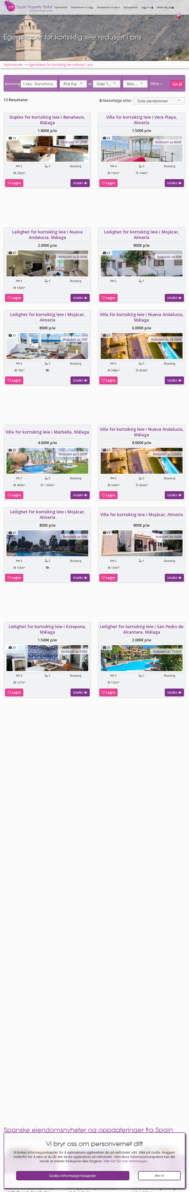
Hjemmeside (60, 7)
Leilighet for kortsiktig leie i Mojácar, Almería (141, 234)
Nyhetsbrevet (131, 7)
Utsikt (78, 183)
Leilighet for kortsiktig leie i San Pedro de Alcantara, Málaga (141, 629)
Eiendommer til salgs (82, 7)
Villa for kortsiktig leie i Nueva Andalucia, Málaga (141, 317)
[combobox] (73, 84)
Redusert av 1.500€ (167, 651)
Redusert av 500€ (168, 536)
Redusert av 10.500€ (166, 339)
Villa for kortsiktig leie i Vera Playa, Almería (141, 119)
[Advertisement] (94, 208)
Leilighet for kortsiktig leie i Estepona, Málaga (47, 629)
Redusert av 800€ (168, 142)
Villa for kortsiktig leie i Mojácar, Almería (141, 514)
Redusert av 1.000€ (73, 454)
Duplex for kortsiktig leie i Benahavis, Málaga (47, 119)
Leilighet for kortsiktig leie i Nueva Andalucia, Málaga (47, 234)
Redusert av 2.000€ (167, 454)
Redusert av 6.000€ (73, 257)
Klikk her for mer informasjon (125, 1161)
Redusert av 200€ (74, 142)
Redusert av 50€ (169, 257)
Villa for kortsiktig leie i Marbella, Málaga (47, 432)
